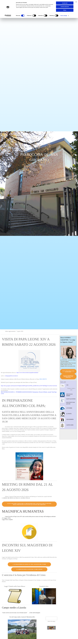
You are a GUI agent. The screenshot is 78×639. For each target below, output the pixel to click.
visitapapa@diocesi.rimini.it (11, 375)
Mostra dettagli (64, 15)
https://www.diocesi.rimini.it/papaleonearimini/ (27, 372)
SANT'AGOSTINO (71, 399)
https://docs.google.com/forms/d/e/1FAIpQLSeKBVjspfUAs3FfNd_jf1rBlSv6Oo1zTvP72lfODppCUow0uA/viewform (29, 385)
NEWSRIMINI (69, 419)
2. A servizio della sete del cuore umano (29, 569)
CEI (67, 385)
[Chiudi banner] (76, 1)
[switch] (34, 16)
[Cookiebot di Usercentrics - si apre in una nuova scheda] (8, 16)
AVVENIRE (69, 408)
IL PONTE (69, 413)
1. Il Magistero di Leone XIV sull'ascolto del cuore (29, 564)
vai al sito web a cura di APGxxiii (68, 371)
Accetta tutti (64, 3)
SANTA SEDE (69, 425)
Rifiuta (64, 10)
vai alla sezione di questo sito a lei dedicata (68, 376)
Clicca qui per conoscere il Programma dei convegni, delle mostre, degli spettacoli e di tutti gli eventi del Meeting (29, 504)
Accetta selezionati (65, 6)
